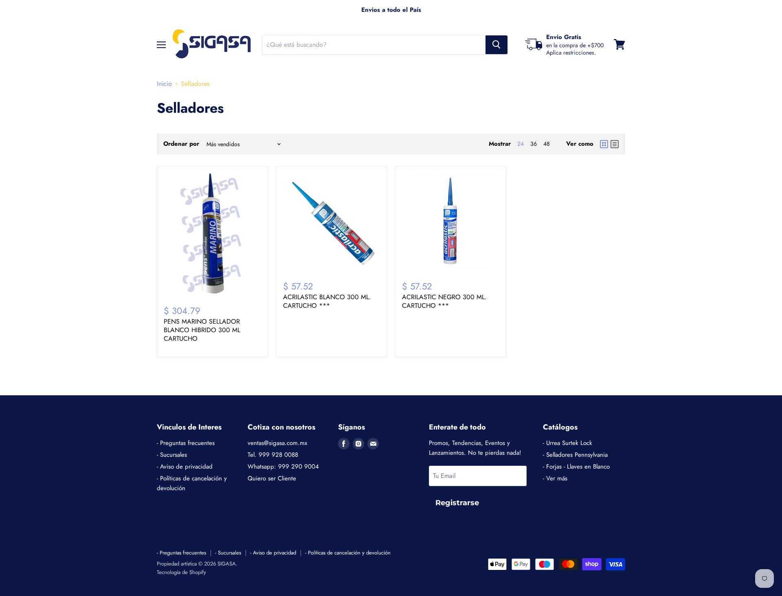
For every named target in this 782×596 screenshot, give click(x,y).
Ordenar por (181, 143)
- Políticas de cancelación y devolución (348, 553)
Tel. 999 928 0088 (273, 454)
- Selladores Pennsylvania (575, 454)
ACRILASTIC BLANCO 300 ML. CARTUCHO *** (327, 301)
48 (546, 144)
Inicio (164, 84)
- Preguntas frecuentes (186, 442)
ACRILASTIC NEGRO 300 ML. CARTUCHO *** (444, 301)
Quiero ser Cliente (272, 478)
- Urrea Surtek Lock (567, 442)
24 (520, 144)
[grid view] (604, 144)
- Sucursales (172, 454)
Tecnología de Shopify (181, 572)
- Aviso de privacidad (185, 466)
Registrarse (457, 502)
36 (533, 144)
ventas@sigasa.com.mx (277, 442)
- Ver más (555, 478)
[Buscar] (496, 44)
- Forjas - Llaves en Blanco (576, 466)
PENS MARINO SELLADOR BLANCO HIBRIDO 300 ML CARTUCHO (202, 330)
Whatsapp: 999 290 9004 (283, 466)
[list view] (615, 144)
